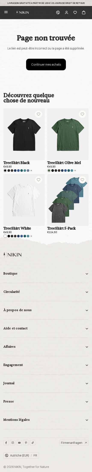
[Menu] (6, 12)
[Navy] (15, 170)
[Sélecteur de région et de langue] (58, 12)
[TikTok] (32, 442)
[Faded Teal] (25, 170)
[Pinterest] (26, 442)
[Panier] (83, 12)
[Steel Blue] (28, 170)
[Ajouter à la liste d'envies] (38, 114)
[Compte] (66, 12)
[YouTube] (19, 442)
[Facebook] (6, 442)
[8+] (31, 170)
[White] (5, 236)
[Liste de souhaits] (75, 12)
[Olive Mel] (49, 170)
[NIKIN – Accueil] (12, 254)
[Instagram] (12, 442)
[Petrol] (21, 170)
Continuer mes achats (46, 64)
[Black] (5, 170)
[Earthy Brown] (12, 170)
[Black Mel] (8, 170)
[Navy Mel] (18, 170)
